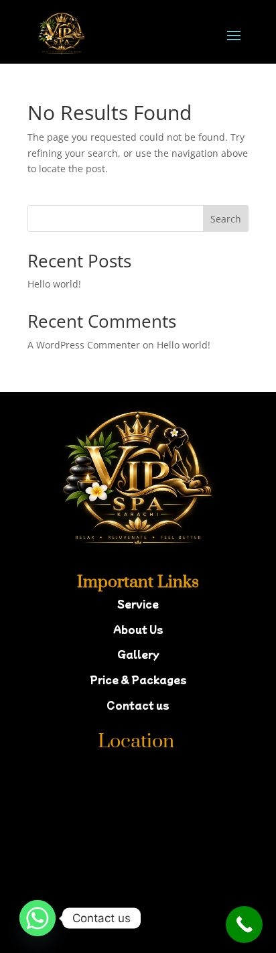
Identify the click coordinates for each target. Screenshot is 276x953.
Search (225, 218)
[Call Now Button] (244, 924)
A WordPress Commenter (83, 344)
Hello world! (54, 283)
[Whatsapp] (37, 918)
